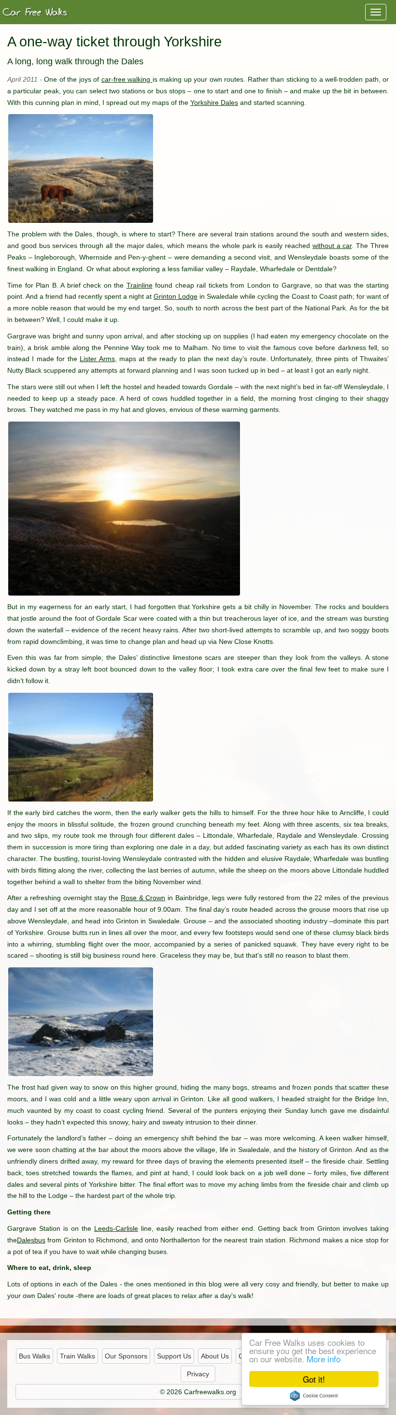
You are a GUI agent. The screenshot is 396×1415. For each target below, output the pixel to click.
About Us (215, 1356)
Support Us (174, 1356)
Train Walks (77, 1356)
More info (323, 1359)
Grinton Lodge (176, 296)
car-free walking (127, 79)
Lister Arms (97, 359)
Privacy (198, 1374)
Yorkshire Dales (214, 102)
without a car (332, 245)
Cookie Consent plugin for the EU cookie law (314, 1395)
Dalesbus (31, 1240)
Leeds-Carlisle (116, 1228)
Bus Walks (34, 1356)
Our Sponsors (126, 1356)
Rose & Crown (143, 898)
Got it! (314, 1379)
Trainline (140, 285)
